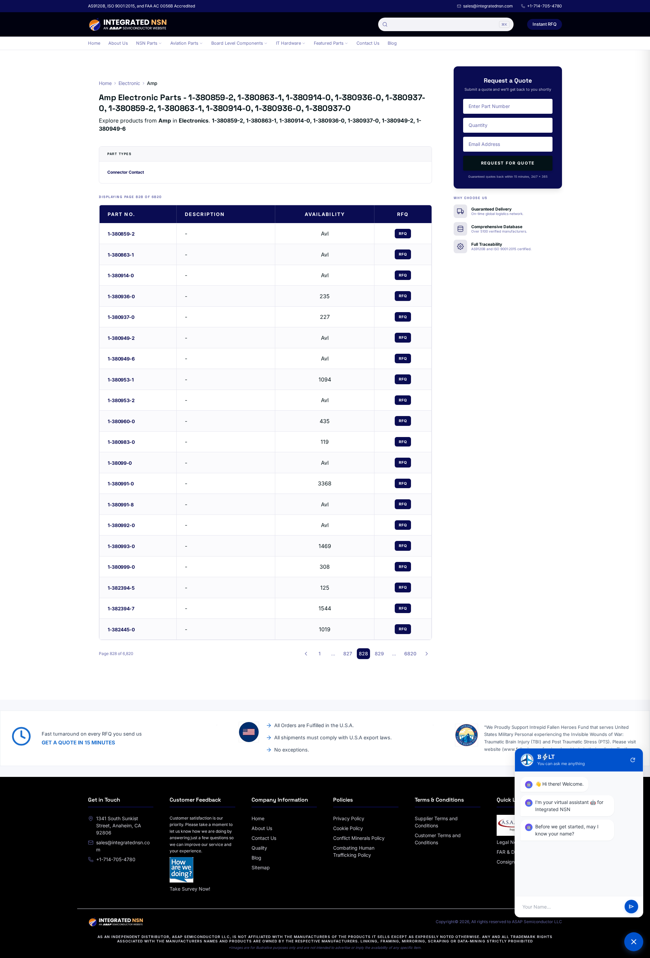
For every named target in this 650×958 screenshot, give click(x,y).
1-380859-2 (121, 234)
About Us (118, 43)
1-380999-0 (121, 567)
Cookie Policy (348, 828)
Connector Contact (125, 172)
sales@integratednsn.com (488, 5)
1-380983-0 (121, 442)
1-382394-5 (121, 588)
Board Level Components (237, 43)
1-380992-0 (121, 525)
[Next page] (426, 653)
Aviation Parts (184, 43)
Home (94, 43)
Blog (392, 43)
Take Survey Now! (190, 889)
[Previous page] (306, 653)
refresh (632, 760)
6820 (410, 653)
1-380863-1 (121, 255)
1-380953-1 (121, 380)
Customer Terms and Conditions (438, 838)
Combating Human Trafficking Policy (353, 851)
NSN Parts (146, 43)
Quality (259, 848)
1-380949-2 (121, 338)
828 (363, 653)
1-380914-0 (121, 275)
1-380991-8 (121, 504)
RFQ (403, 233)
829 (379, 653)
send (631, 907)
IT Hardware (288, 43)
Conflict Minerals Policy (359, 838)
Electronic (129, 83)
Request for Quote (508, 163)
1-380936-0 (121, 296)
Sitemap (261, 867)
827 (347, 653)
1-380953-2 (121, 400)
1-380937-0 (121, 317)
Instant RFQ (545, 24)
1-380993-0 (121, 546)
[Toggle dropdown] (160, 43)
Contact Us (368, 43)
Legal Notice (511, 842)
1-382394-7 (121, 608)
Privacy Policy (348, 818)
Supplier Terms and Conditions (436, 821)
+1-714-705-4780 (544, 5)
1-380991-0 (121, 483)
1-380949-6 (121, 359)
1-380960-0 (121, 421)
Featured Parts (329, 43)
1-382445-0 (121, 629)
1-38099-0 (120, 463)
